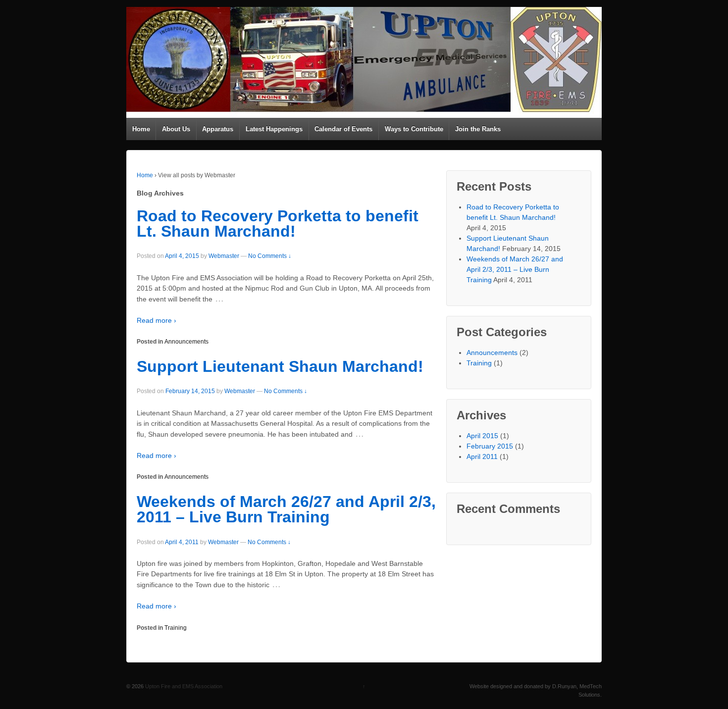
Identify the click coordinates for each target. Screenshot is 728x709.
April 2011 (482, 456)
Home (141, 129)
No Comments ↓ (269, 256)
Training (175, 627)
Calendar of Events (343, 129)
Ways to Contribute (414, 129)
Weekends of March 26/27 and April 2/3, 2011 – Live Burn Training (286, 509)
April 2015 (482, 436)
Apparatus (217, 129)
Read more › (156, 320)
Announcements (186, 341)
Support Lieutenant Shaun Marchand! (280, 366)
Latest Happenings (274, 129)
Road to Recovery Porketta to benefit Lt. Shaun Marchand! (277, 224)
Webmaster (223, 256)
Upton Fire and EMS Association (183, 686)
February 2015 (490, 446)
